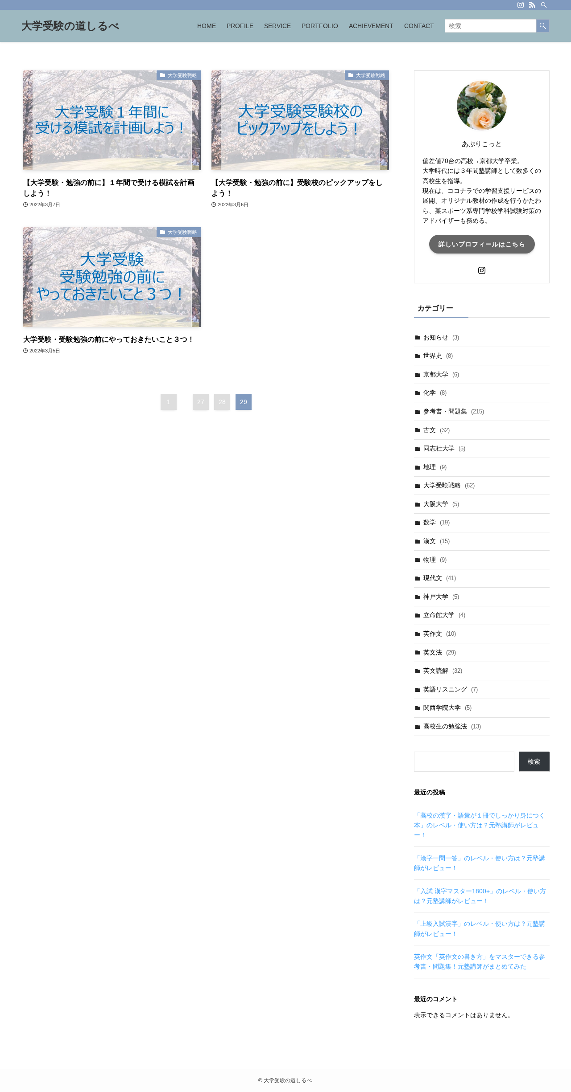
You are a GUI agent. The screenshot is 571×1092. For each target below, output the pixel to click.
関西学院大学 (447, 707)
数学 (436, 522)
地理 (435, 466)
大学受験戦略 (449, 485)
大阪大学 (441, 503)
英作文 (439, 633)
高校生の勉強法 (452, 726)
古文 (436, 430)
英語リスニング (450, 689)
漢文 (436, 540)
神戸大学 (441, 596)
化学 (435, 392)
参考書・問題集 (453, 411)
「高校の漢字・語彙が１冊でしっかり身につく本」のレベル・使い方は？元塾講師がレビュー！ (479, 825)
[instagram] (520, 5)
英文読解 (442, 670)
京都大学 (441, 374)
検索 (534, 761)
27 (200, 401)
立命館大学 (444, 614)
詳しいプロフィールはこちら (482, 244)
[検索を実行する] (543, 26)
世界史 (438, 355)
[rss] (532, 5)
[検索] (544, 5)
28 (222, 401)
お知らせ (441, 337)
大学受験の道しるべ (70, 25)
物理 (435, 559)
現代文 (439, 577)
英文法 (439, 652)
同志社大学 (444, 448)
